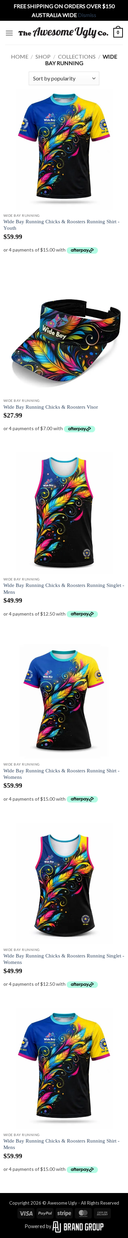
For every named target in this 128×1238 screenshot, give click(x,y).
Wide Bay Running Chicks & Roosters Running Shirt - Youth (61, 225)
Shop (43, 56)
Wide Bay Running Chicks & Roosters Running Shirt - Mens (61, 1144)
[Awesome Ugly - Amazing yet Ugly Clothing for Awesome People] (63, 32)
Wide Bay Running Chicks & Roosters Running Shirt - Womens (61, 774)
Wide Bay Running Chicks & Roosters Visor (50, 407)
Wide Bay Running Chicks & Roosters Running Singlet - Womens (63, 959)
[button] (9, 33)
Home (19, 56)
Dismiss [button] (87, 15)
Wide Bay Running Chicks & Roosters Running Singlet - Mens (63, 588)
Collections (77, 56)
